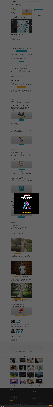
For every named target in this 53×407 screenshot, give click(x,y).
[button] (10, 406)
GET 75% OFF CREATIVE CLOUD (26, 212)
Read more (18, 405)
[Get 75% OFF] (26, 203)
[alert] (26, 406)
